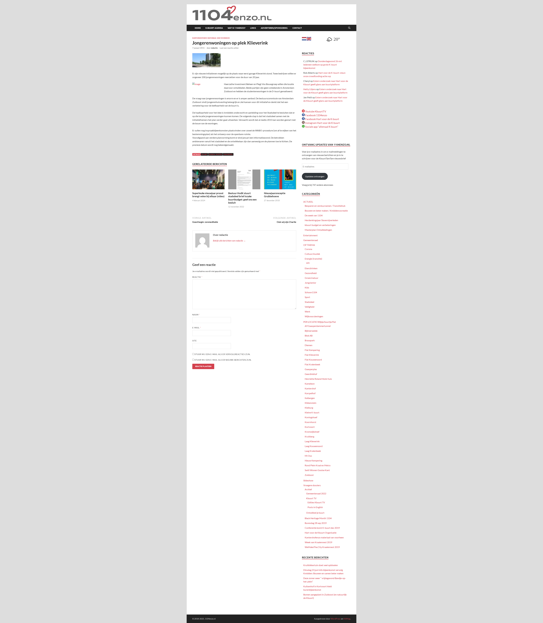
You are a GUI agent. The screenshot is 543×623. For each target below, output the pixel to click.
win (308, 262)
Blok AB (309, 335)
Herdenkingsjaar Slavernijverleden (321, 220)
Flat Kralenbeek (312, 364)
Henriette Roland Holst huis (318, 378)
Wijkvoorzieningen (314, 316)
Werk (307, 311)
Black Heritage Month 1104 (318, 518)
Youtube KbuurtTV (315, 111)
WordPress (336, 618)
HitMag (347, 618)
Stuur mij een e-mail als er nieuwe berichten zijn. (223, 360)
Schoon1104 (311, 292)
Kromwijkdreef (312, 431)
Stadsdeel (309, 302)
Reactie (197, 277)
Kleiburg (309, 407)
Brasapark (310, 340)
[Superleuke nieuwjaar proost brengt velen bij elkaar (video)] (208, 180)
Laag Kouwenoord (314, 446)
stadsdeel (228, 154)
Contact (297, 28)
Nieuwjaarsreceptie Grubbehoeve (274, 195)
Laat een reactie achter (229, 48)
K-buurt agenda (214, 28)
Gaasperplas (311, 369)
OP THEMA (309, 245)
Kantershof (310, 388)
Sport (307, 297)
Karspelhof (310, 393)
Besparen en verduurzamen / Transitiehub (325, 205)
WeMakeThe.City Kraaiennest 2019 (322, 547)
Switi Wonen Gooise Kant (317, 470)
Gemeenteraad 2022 (316, 493)
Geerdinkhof (311, 374)
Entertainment (310, 235)
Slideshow (308, 480)
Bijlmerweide (311, 330)
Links (253, 28)
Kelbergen (310, 398)
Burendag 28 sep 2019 (316, 523)
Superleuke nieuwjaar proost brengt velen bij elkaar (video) (208, 195)
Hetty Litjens (309, 89)
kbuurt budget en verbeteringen (320, 225)
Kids (307, 287)
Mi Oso (308, 455)
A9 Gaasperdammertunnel (318, 326)
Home (198, 28)
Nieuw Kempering (313, 460)
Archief (308, 489)
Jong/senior (310, 282)
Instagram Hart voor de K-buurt (322, 122)
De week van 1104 (314, 215)
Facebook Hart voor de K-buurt (322, 119)
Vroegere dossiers (312, 485)
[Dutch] (304, 38)
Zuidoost (309, 475)
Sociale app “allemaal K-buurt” (321, 126)
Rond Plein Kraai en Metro (317, 465)
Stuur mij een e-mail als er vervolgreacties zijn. (222, 354)
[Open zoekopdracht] (349, 28)
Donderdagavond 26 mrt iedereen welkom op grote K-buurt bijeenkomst (322, 64)
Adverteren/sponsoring (274, 28)
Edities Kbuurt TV (316, 502)
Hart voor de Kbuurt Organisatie (320, 532)
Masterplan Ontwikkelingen (318, 229)
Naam (196, 315)
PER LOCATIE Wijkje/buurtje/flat (319, 321)
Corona (308, 249)
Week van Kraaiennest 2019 (318, 542)
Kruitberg (309, 436)
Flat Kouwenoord (313, 359)
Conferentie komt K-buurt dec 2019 (322, 527)
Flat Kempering (312, 350)
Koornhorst (310, 422)
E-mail (196, 328)
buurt (204, 154)
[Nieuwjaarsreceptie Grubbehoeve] (280, 180)
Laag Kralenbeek (313, 451)
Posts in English (315, 507)
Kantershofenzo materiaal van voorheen (211, 38)
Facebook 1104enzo (316, 115)
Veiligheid (309, 306)
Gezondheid (311, 273)
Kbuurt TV (311, 498)
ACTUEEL (308, 201)
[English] (309, 38)
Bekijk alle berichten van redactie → (229, 240)
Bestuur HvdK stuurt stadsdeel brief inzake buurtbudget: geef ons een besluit (242, 198)
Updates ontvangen (314, 176)
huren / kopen (215, 154)
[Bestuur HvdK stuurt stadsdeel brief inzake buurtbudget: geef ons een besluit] (244, 180)
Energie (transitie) (313, 258)
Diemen (308, 345)
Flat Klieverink (312, 354)
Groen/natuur (311, 278)
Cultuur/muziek (312, 253)
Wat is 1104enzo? (236, 28)
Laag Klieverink (312, 441)
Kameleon (310, 383)
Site (194, 341)
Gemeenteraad (310, 240)
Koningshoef (311, 417)
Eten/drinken (311, 268)
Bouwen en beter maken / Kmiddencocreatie (326, 210)
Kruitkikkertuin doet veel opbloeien (320, 565)
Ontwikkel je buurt (315, 512)
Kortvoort (310, 427)
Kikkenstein (310, 402)
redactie (214, 48)
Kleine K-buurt (312, 412)
